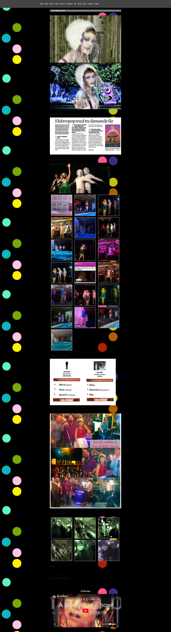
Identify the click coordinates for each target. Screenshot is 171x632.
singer (74, 111)
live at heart (78, 156)
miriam (83, 156)
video (57, 4)
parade (67, 562)
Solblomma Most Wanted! (58, 356)
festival (68, 352)
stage (109, 352)
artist (57, 111)
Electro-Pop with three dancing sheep (64, 114)
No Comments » (67, 113)
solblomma (80, 111)
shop (84, 4)
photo (66, 111)
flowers (62, 156)
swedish (85, 111)
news (46, 4)
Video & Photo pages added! (60, 578)
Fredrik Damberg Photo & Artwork (62, 12)
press (96, 4)
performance (89, 352)
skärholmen (81, 562)
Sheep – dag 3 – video (58, 513)
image (60, 113)
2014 (57, 407)
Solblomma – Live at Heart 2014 (61, 160)
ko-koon (62, 111)
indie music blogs (69, 156)
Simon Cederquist (81, 570)
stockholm (88, 562)
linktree (69, 4)
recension (92, 156)
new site (62, 574)
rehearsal (75, 510)
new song (62, 562)
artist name (63, 352)
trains (62, 4)
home (41, 4)
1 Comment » (65, 577)
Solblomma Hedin (111, 156)
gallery (58, 629)
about (80, 4)
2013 (57, 510)
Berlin (52, 566)
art (75, 4)
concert (62, 510)
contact (90, 4)
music (51, 4)
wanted (114, 407)
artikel (58, 156)
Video (67, 564)
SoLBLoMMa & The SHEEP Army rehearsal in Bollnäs (68, 410)
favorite (65, 407)
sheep (70, 111)
